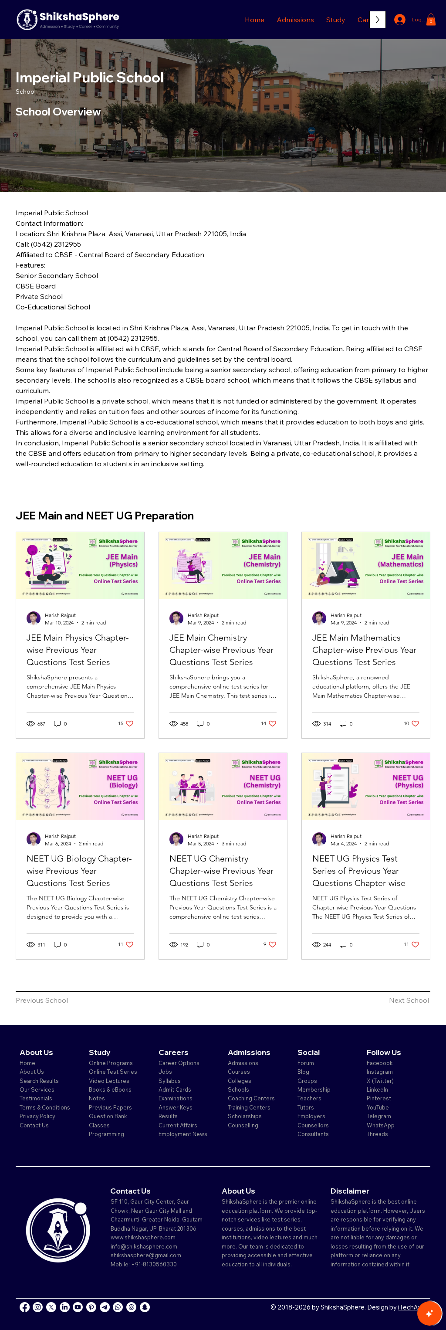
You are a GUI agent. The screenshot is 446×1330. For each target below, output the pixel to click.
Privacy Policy (37, 1116)
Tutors (305, 1107)
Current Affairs (178, 1125)
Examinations (176, 1098)
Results (168, 1116)
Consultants (313, 1133)
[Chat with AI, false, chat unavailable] (429, 1313)
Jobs (165, 1071)
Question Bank (108, 1116)
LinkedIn (377, 1089)
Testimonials (36, 1098)
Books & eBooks (110, 1089)
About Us (32, 1071)
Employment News (183, 1133)
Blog (303, 1071)
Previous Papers (110, 1107)
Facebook (380, 1062)
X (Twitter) (380, 1080)
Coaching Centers (251, 1098)
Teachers (309, 1098)
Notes (97, 1098)
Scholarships (245, 1116)
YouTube (378, 1107)
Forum (305, 1062)
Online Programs (111, 1062)
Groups (307, 1080)
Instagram (380, 1071)
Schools (238, 1089)
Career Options (179, 1062)
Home (27, 1062)
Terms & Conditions (45, 1107)
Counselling (243, 1125)
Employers (311, 1116)
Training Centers (249, 1107)
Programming (106, 1133)
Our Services (37, 1089)
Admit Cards (175, 1089)
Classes (100, 1125)
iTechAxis (412, 1307)
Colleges (239, 1080)
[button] (295, 19)
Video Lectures (109, 1080)
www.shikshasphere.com (143, 1237)
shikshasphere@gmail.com (146, 1255)
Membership (314, 1089)
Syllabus (170, 1080)
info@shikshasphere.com (144, 1246)
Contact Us (34, 1125)
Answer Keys (176, 1107)
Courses (239, 1071)
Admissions (244, 1062)
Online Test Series (113, 1071)
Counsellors (313, 1125)
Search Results (39, 1080)
